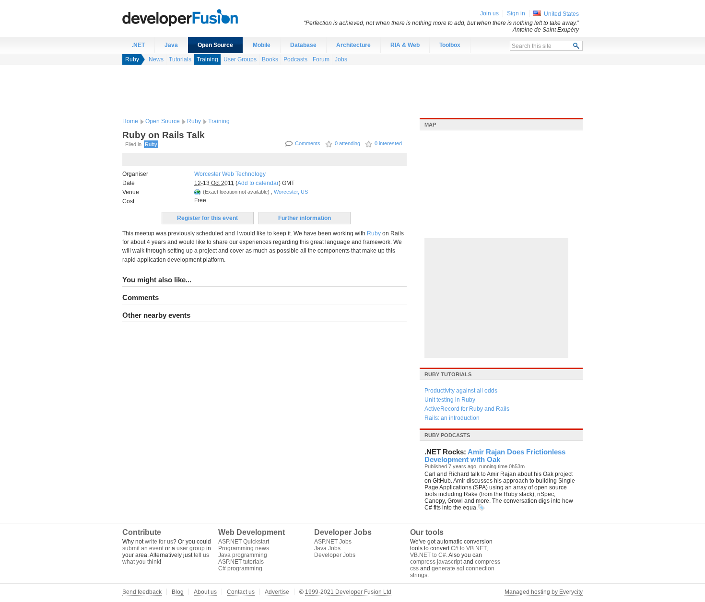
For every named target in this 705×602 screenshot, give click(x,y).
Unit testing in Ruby (449, 399)
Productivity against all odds (460, 390)
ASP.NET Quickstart (243, 541)
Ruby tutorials (447, 374)
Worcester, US (291, 192)
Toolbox (449, 45)
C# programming (240, 568)
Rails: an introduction (452, 418)
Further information (304, 218)
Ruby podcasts (447, 435)
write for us (159, 541)
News (156, 59)
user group (190, 548)
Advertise (277, 592)
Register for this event (207, 218)
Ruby (132, 59)
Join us (489, 13)
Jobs (341, 59)
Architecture (353, 45)
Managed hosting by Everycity (544, 592)
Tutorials (180, 59)
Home (130, 121)
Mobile (261, 45)
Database (303, 45)
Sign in (516, 13)
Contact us (241, 592)
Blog (178, 592)
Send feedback (142, 592)
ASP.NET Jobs (333, 541)
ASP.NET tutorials (241, 561)
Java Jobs (327, 548)
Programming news (243, 548)
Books (270, 59)
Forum (321, 59)
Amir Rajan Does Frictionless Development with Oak (494, 455)
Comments (307, 143)
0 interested (388, 143)
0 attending (347, 143)
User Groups (240, 59)
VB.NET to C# (428, 555)
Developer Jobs (334, 555)
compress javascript (436, 561)
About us (205, 592)
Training (207, 59)
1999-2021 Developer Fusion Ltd (348, 592)
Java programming (242, 555)
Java (171, 45)
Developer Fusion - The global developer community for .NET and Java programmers (203, 17)
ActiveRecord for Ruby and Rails (466, 408)
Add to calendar (258, 183)
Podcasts (295, 59)
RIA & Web (405, 45)
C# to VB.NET (468, 548)
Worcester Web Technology (230, 174)
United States (561, 14)
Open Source (215, 45)
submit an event (143, 548)
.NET (138, 45)
